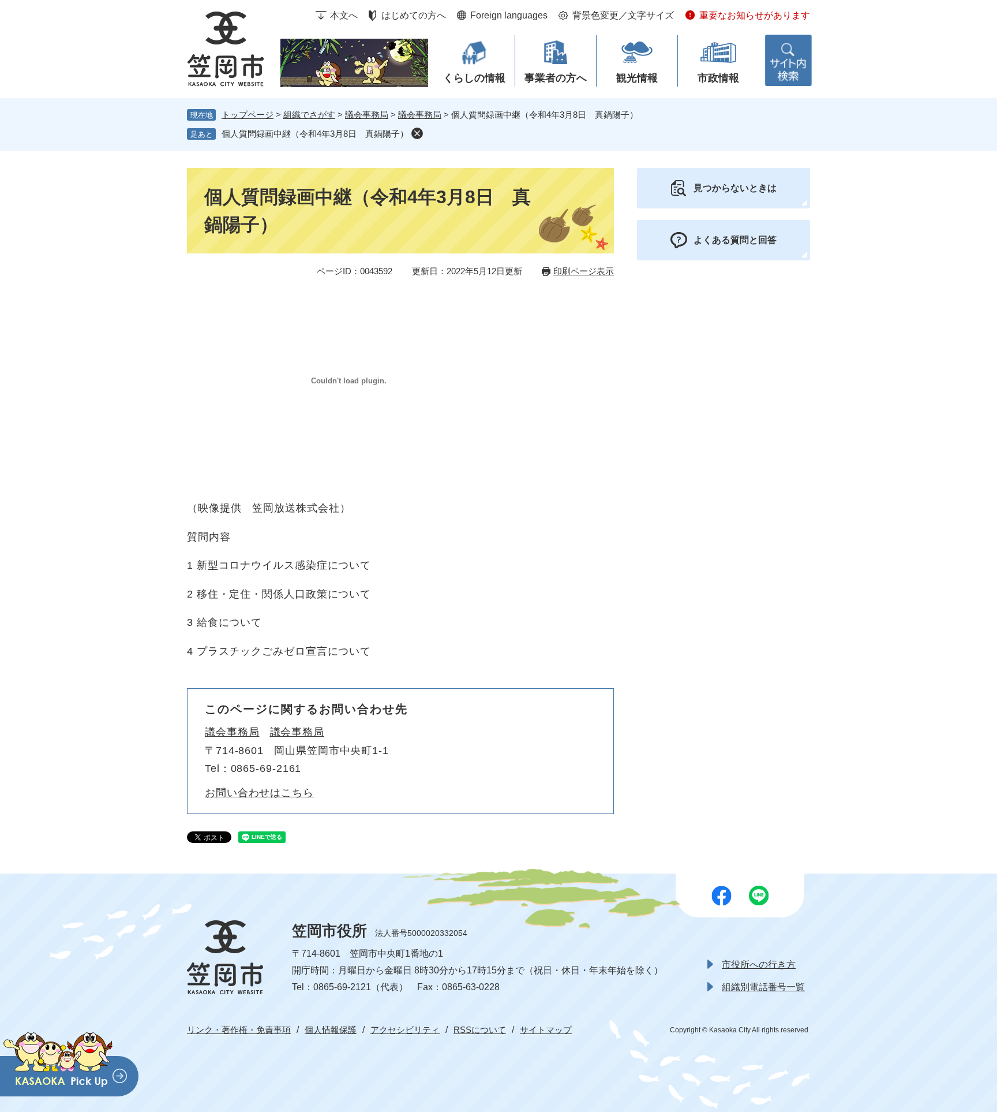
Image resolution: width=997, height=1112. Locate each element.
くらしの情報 (474, 78)
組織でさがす (309, 115)
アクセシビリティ (405, 1030)
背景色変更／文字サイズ (623, 15)
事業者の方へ (555, 78)
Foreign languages (509, 15)
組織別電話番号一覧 (763, 987)
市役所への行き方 (759, 964)
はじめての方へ (413, 15)
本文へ (344, 15)
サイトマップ (546, 1030)
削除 (417, 133)
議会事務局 (366, 115)
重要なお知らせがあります (754, 15)
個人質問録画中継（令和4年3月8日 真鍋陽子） (315, 134)
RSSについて (479, 1030)
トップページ (247, 115)
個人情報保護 (331, 1030)
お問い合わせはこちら (259, 792)
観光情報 (637, 78)
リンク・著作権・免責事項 (239, 1030)
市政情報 (718, 78)
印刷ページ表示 (583, 271)
